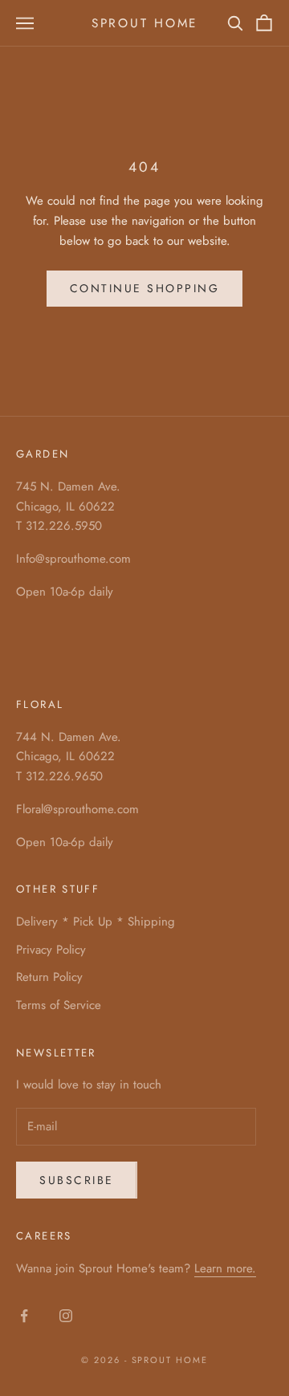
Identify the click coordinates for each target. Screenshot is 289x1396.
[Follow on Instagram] (66, 1316)
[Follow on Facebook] (24, 1316)
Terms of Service (58, 1005)
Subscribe (76, 1180)
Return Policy (49, 977)
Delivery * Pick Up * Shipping (95, 921)
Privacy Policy (51, 949)
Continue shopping (145, 288)
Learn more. (225, 1268)
